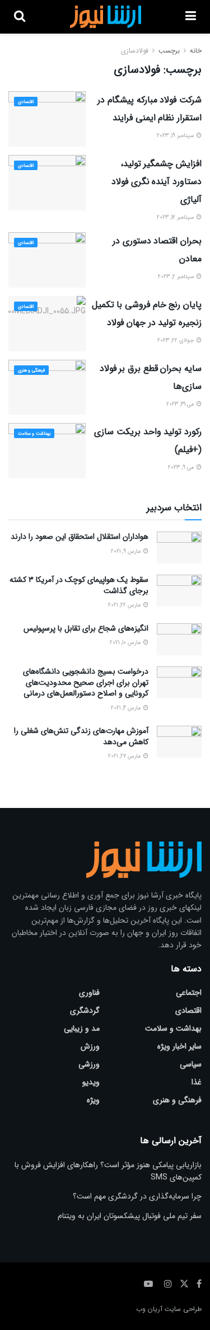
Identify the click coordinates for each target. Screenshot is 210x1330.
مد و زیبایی (82, 1028)
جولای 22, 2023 (176, 340)
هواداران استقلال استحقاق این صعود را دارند (79, 536)
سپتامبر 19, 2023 (176, 135)
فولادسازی (134, 50)
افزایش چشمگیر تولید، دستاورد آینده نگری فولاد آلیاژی (156, 181)
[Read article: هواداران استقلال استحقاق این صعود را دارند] (179, 547)
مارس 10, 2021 (126, 642)
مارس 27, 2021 (125, 756)
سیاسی (191, 1064)
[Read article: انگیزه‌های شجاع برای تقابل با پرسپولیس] (179, 639)
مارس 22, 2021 (125, 605)
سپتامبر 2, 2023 (176, 276)
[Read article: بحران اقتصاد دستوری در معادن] (47, 260)
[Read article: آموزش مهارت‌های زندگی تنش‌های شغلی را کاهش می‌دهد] (179, 742)
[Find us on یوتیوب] (148, 1284)
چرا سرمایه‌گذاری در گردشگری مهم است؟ (137, 1196)
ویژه (93, 1100)
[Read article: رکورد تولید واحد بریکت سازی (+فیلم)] (47, 450)
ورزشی (89, 1064)
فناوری (89, 992)
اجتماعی (189, 992)
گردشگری (85, 1010)
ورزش (90, 1046)
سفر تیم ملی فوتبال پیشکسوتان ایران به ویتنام (130, 1216)
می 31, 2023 (180, 404)
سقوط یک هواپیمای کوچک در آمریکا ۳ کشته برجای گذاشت (79, 585)
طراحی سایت (183, 1309)
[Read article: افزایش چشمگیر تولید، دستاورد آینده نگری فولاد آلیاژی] (47, 182)
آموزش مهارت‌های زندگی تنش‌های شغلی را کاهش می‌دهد (81, 736)
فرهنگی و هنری (31, 370)
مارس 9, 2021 (126, 551)
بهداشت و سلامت (34, 433)
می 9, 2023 (181, 467)
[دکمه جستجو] (19, 17)
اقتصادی (26, 101)
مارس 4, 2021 (126, 708)
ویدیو (91, 1082)
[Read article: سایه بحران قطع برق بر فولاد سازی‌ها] (47, 387)
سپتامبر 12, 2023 (176, 217)
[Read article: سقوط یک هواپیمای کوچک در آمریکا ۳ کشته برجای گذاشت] (179, 591)
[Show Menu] (190, 17)
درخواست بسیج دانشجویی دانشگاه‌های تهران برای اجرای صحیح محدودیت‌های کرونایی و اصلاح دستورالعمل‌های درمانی (85, 682)
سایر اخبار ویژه (179, 1046)
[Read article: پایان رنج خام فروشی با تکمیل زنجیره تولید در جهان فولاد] (47, 323)
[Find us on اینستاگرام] (168, 1284)
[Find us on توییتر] (184, 1284)
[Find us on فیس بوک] (199, 1284)
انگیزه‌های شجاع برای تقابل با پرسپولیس (86, 628)
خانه (196, 50)
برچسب (169, 50)
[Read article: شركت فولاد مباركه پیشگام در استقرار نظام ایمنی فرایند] (47, 119)
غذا (197, 1082)
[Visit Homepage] (105, 17)
